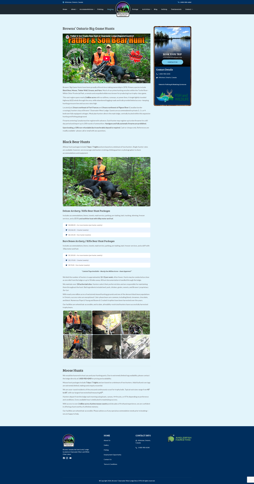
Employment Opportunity (112, 455)
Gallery (164, 9)
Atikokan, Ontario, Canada (168, 77)
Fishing (100, 9)
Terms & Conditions (110, 464)
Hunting (110, 9)
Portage (135, 9)
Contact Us (172, 62)
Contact (188, 9)
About (73, 9)
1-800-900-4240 (185, 2)
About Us (107, 440)
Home (65, 9)
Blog (155, 9)
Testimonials (176, 9)
